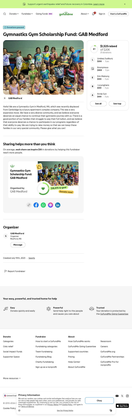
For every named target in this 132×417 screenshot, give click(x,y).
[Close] (125, 4)
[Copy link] (28, 205)
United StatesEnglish (16, 396)
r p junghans (103, 85)
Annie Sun (102, 94)
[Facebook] (36, 205)
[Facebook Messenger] (50, 205)
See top (117, 103)
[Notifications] (93, 13)
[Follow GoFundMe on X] (122, 395)
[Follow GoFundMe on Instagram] (127, 395)
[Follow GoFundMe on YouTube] (117, 395)
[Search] (4, 13)
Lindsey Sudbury (105, 58)
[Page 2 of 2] (10, 90)
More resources (10, 378)
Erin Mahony (103, 76)
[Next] (78, 89)
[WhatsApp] (43, 205)
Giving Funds (44, 14)
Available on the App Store (122, 406)
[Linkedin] (57, 205)
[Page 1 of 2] (8, 90)
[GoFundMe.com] (66, 14)
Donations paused (15, 27)
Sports (32, 258)
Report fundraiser (16, 271)
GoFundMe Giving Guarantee (114, 314)
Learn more (98, 4)
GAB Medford (17, 233)
